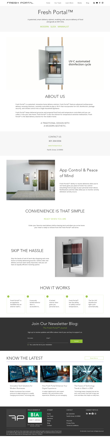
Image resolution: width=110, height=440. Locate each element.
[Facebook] (100, 3)
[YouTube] (97, 3)
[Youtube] (90, 414)
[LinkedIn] (94, 3)
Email (48, 338)
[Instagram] (103, 3)
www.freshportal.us (55, 146)
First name (30, 338)
